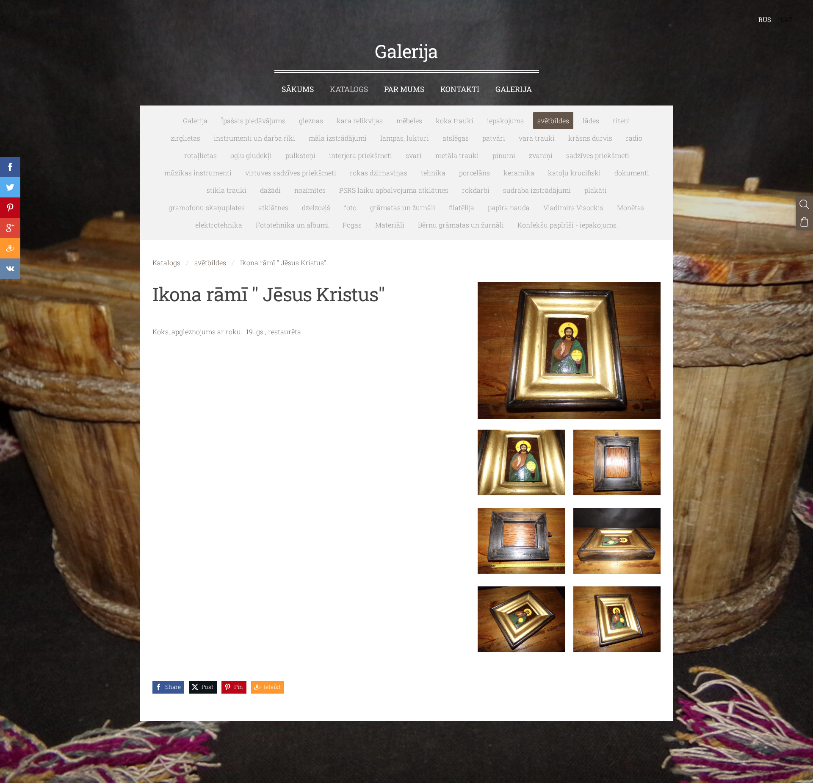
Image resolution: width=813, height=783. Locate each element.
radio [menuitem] (634, 137)
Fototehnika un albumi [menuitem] (292, 224)
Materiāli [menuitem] (389, 224)
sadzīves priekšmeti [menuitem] (597, 155)
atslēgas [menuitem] (455, 137)
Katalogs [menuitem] (349, 89)
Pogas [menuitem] (352, 224)
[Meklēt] (804, 204)
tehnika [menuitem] (433, 172)
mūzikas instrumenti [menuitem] (198, 172)
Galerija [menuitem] (513, 89)
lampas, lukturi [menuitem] (404, 137)
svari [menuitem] (414, 155)
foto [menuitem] (350, 207)
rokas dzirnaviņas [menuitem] (378, 172)
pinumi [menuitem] (503, 155)
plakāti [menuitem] (595, 190)
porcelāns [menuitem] (474, 172)
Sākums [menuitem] (298, 89)
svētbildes (210, 262)
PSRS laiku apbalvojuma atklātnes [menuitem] (393, 190)
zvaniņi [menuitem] (541, 155)
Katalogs (166, 262)
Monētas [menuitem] (630, 207)
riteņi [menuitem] (621, 120)
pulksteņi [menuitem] (300, 155)
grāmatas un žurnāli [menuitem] (402, 207)
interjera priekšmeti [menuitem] (360, 155)
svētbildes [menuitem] (553, 120)
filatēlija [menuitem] (461, 207)
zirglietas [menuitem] (185, 137)
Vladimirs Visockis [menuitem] (573, 207)
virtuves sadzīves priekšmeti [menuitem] (290, 172)
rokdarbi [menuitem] (475, 190)
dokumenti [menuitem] (631, 172)
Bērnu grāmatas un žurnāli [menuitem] (461, 224)
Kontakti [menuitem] (459, 89)
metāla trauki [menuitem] (457, 155)
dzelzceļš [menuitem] (316, 207)
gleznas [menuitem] (311, 120)
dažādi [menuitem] (270, 190)
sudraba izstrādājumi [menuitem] (537, 190)
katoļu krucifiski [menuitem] (574, 172)
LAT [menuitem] (786, 19)
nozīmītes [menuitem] (310, 190)
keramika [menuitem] (518, 172)
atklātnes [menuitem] (273, 207)
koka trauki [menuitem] (454, 120)
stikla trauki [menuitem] (226, 190)
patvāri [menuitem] (493, 137)
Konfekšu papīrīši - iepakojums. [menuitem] (567, 224)
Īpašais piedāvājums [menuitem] (253, 120)
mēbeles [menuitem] (409, 120)
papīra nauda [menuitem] (509, 207)
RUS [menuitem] (764, 19)
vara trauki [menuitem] (537, 137)
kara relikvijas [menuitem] (360, 120)
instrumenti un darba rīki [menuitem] (254, 137)
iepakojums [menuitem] (505, 120)
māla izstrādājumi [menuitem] (338, 137)
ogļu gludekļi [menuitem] (251, 155)
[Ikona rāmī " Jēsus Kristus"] (521, 462)
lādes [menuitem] (591, 120)
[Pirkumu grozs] (804, 221)
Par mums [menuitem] (404, 89)
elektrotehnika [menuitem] (218, 224)
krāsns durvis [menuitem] (590, 137)
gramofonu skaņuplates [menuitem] (207, 207)
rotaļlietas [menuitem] (200, 155)
